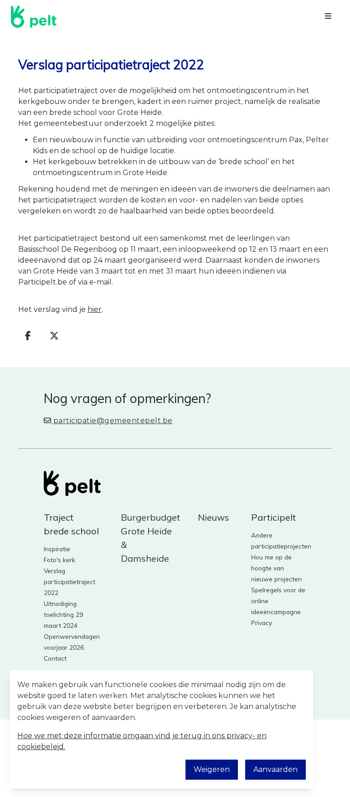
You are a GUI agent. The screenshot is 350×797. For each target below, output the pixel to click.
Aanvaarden (275, 769)
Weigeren (212, 769)
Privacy (261, 622)
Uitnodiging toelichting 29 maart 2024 (63, 614)
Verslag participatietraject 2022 (69, 581)
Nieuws (213, 517)
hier (95, 309)
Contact (55, 658)
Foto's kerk (59, 560)
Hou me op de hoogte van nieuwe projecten (276, 568)
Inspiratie (57, 549)
